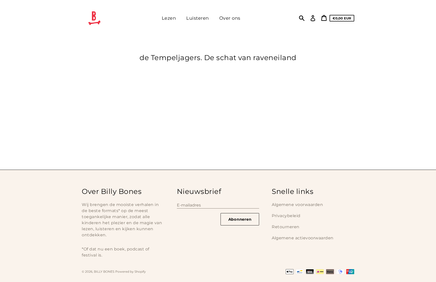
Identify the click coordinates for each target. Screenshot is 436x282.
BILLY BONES (104, 271)
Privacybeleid (286, 215)
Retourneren (285, 226)
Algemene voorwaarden (297, 204)
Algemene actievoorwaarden (303, 238)
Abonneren (240, 219)
